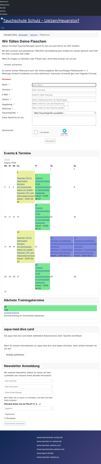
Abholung (6, 108)
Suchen (2, 11)
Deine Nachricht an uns (13, 117)
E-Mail (5, 94)
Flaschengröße (9, 112)
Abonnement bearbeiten (15, 423)
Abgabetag (7, 104)
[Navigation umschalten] (2, 27)
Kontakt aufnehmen (13, 64)
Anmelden (3, 14)
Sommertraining (11, 312)
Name (4, 84)
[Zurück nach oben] (98, 461)
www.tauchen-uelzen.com (49, 445)
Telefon (5, 99)
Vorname (6, 89)
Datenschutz (4, 5)
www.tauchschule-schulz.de (50, 437)
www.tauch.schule (45, 453)
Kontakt (3, 8)
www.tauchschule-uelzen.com (50, 449)
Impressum (4, 1)
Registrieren (10, 414)
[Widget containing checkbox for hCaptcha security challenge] (50, 132)
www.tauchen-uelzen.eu (48, 457)
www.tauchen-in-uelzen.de (49, 441)
